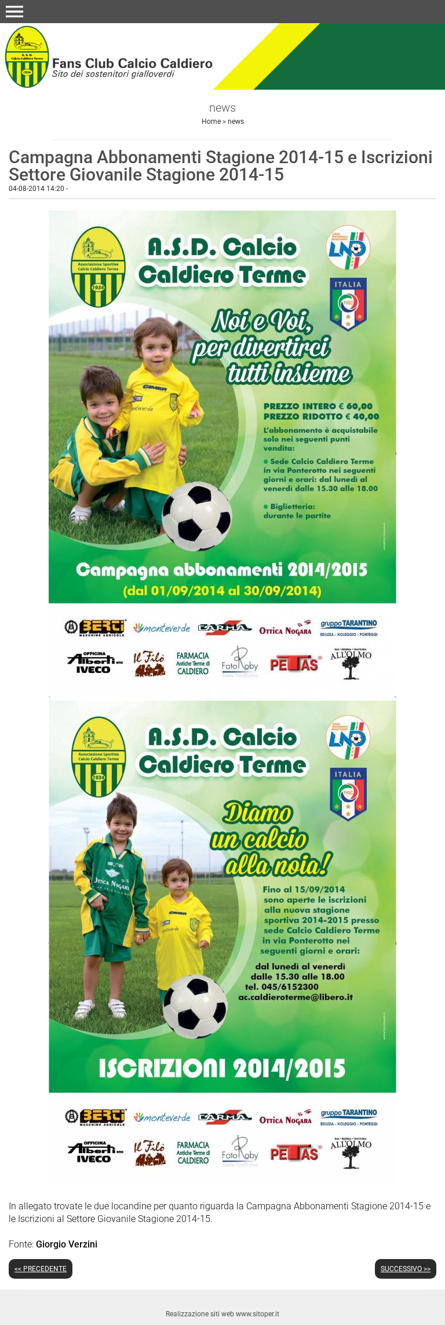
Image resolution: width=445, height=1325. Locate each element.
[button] (14, 11)
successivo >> (406, 1269)
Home (211, 121)
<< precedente (40, 1269)
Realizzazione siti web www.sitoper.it (222, 1314)
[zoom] (222, 694)
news (236, 121)
